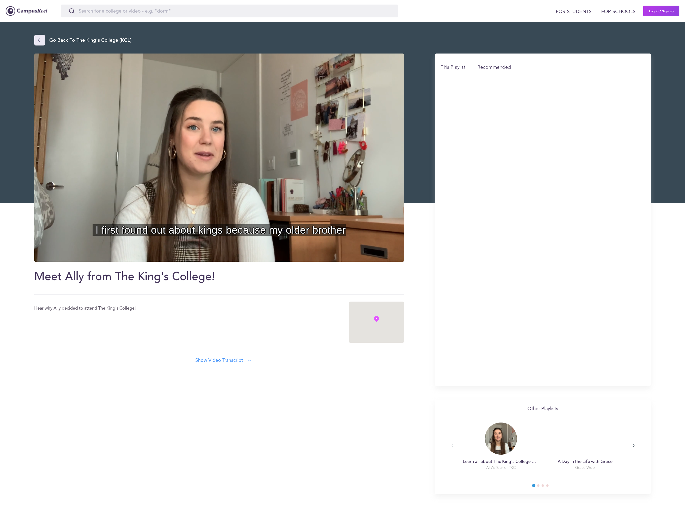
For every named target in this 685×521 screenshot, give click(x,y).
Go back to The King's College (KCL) (90, 40)
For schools (618, 11)
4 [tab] (550, 487)
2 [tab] (541, 487)
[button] (219, 157)
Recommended (494, 67)
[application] (219, 158)
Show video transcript (219, 360)
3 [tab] (545, 487)
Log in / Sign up (661, 11)
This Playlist (453, 67)
